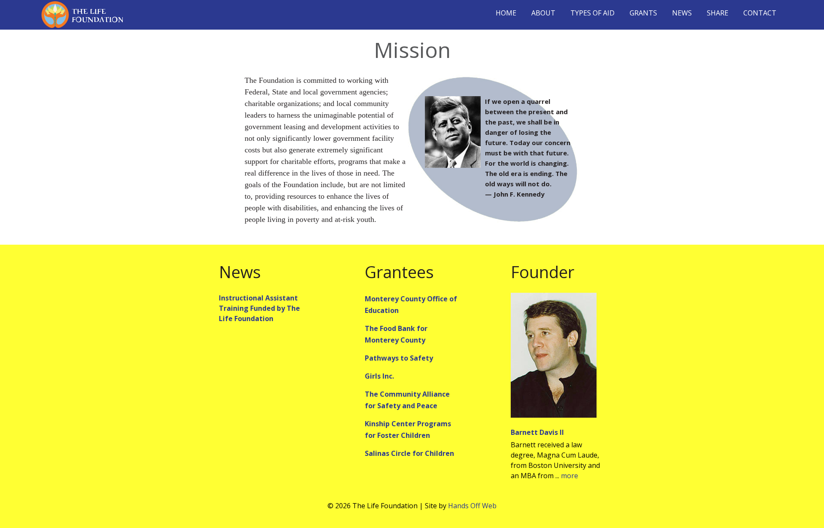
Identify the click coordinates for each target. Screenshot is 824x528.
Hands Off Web (472, 505)
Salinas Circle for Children (409, 453)
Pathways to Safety (399, 358)
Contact (759, 13)
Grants (643, 13)
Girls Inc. (379, 376)
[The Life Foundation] (82, 14)
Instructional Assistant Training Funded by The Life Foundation (259, 308)
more (569, 475)
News (682, 13)
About (543, 13)
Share (717, 13)
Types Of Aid (592, 13)
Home (506, 13)
